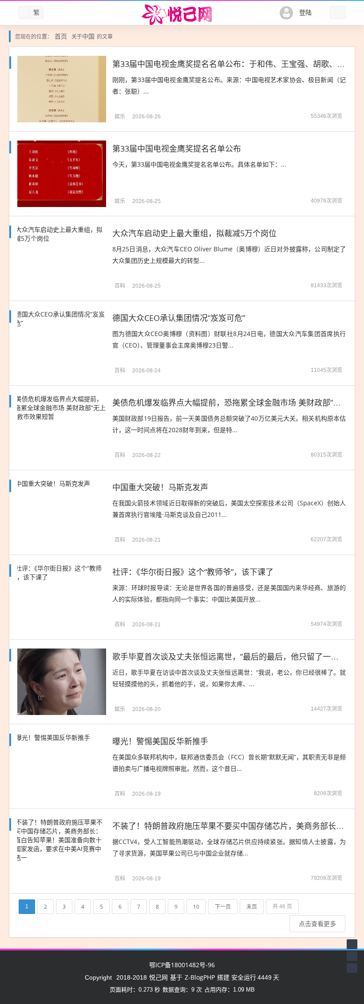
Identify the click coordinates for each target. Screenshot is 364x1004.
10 (196, 906)
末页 (251, 906)
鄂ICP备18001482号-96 (182, 965)
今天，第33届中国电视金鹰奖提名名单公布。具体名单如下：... (199, 164)
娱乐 (120, 116)
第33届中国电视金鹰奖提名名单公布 (176, 148)
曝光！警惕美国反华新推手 (160, 741)
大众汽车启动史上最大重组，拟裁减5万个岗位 (194, 233)
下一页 (223, 906)
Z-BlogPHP (200, 977)
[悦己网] (182, 14)
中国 (88, 36)
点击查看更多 (317, 923)
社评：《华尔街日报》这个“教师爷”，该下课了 (192, 571)
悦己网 (158, 977)
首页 (61, 36)
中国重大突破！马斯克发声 (160, 487)
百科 (120, 285)
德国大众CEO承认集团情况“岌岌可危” (178, 318)
